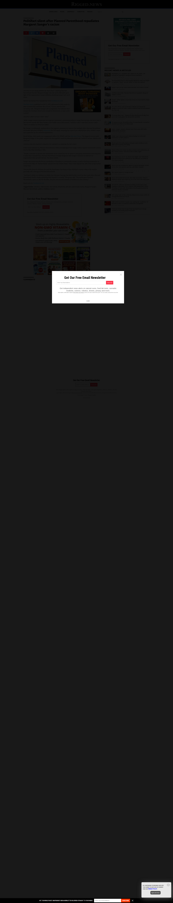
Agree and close (155, 892)
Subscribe (125, 900)
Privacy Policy (152, 889)
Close (88, 301)
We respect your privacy (78, 292)
